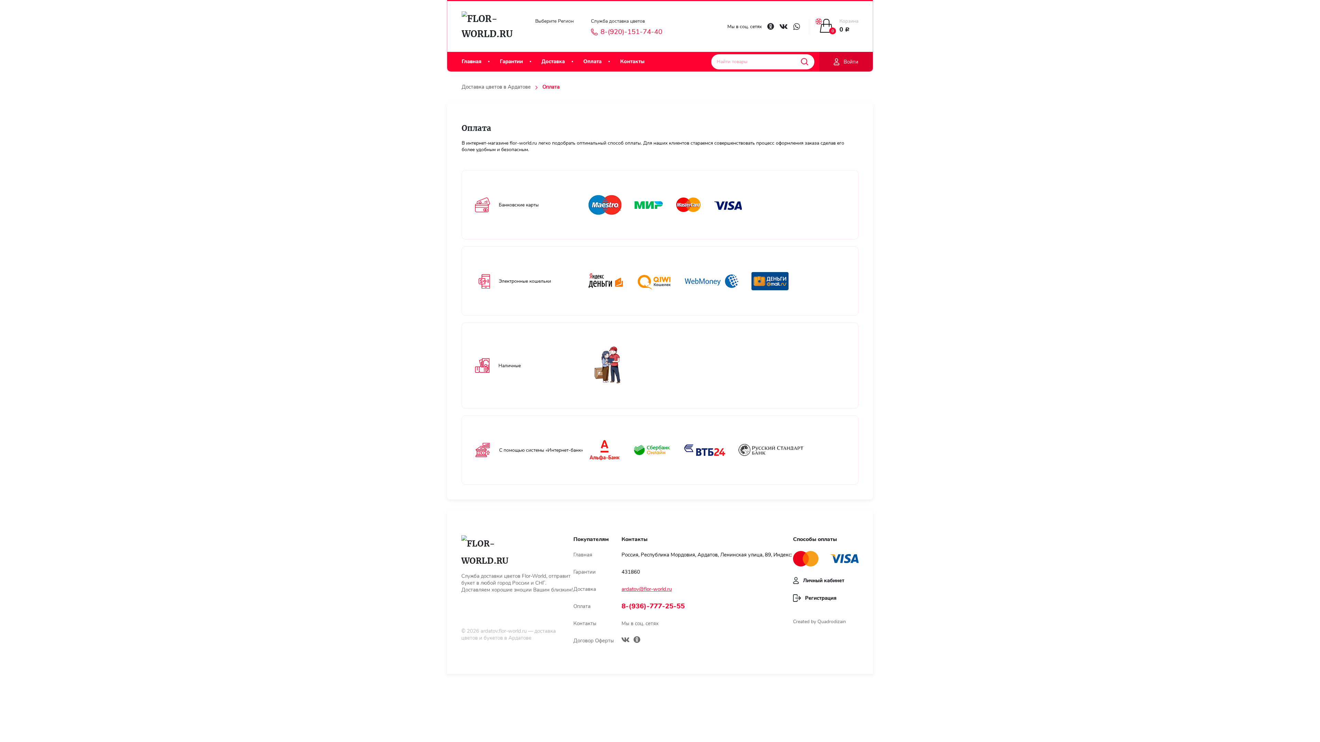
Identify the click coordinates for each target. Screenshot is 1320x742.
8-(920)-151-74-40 (631, 32)
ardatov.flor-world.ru (504, 631)
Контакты (632, 61)
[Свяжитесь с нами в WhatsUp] (796, 26)
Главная (471, 61)
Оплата (592, 61)
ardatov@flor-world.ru (647, 589)
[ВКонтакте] (625, 640)
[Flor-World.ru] (490, 26)
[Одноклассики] (637, 640)
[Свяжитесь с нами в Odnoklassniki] (770, 26)
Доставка (553, 61)
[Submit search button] (804, 61)
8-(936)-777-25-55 (653, 606)
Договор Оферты (593, 640)
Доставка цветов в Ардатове (496, 86)
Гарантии (511, 61)
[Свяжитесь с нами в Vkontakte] (784, 26)
